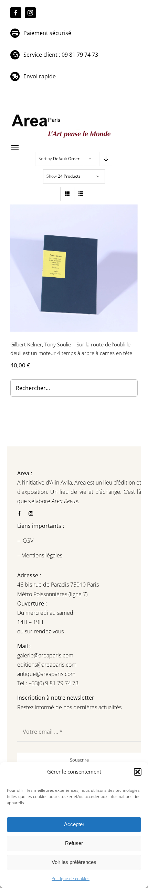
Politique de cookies (70, 878)
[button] (137, 771)
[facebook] (15, 12)
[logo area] (62, 115)
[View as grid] (67, 194)
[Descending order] (106, 159)
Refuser (74, 843)
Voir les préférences (74, 862)
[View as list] (81, 194)
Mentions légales (41, 555)
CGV (29, 540)
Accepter (74, 824)
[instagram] (30, 12)
